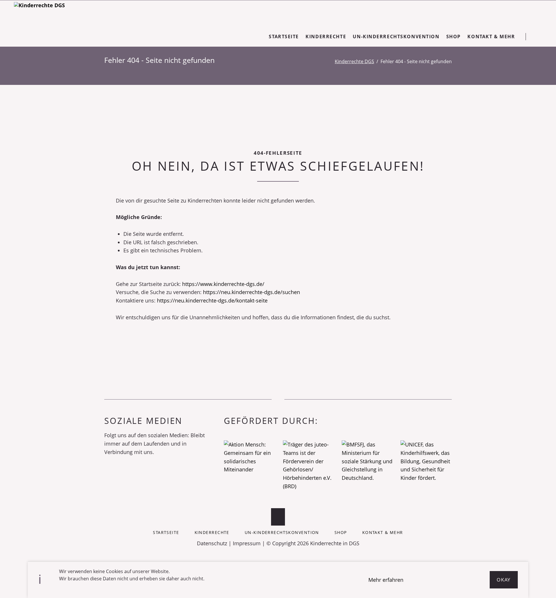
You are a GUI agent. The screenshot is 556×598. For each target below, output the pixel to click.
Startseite (166, 532)
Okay (504, 579)
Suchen (539, 36)
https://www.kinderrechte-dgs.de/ (223, 283)
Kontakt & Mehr (382, 532)
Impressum (247, 543)
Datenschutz (212, 543)
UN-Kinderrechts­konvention (282, 532)
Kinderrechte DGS (354, 61)
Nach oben (278, 517)
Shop (340, 532)
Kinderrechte (212, 532)
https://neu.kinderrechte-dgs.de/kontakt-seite (212, 300)
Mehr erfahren (385, 579)
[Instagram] (117, 471)
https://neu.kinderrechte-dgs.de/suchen (251, 292)
